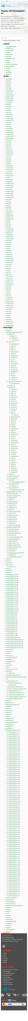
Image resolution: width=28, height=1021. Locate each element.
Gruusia (13, 401)
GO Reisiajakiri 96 (10, 629)
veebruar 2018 (9, 211)
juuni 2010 (8, 313)
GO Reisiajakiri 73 (13, 864)
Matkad (10, 509)
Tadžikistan (13, 371)
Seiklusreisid (11, 521)
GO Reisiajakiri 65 (13, 846)
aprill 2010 (8, 317)
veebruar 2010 (9, 321)
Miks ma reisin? (12, 543)
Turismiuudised (9, 921)
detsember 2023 (10, 132)
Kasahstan (13, 357)
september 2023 (10, 138)
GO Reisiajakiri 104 (11, 582)
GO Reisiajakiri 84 (13, 887)
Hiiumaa (8, 651)
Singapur (13, 367)
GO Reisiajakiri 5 (12, 813)
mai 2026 (8, 85)
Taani (12, 460)
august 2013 (9, 242)
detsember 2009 (10, 325)
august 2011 (9, 286)
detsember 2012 (10, 258)
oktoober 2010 (9, 305)
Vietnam (13, 379)
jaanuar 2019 (9, 189)
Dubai (7, 568)
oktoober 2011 (9, 282)
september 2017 (10, 219)
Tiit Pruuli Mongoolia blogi (15, 694)
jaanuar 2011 (9, 299)
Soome (12, 454)
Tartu (4, 955)
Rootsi (12, 444)
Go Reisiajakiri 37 (12, 789)
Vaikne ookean (9, 929)
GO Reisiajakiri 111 (11, 596)
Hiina (12, 348)
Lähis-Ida (10, 480)
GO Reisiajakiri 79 (13, 876)
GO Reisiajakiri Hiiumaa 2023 (13, 641)
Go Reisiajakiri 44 (12, 803)
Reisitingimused (7, 975)
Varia (7, 931)
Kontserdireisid (12, 501)
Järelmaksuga (6, 971)
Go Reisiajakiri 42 (12, 799)
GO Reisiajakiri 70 (13, 858)
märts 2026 (8, 89)
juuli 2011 (8, 288)
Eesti (12, 399)
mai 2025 (8, 108)
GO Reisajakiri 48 (12, 734)
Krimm (12, 420)
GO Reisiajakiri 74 (13, 866)
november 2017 (9, 217)
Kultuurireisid (11, 503)
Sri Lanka (13, 369)
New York (8, 710)
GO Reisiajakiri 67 (13, 850)
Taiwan (8, 915)
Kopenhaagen (9, 661)
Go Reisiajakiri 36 (12, 787)
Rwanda (8, 907)
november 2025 (9, 96)
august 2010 (9, 309)
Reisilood (8, 74)
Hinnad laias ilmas (12, 529)
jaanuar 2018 (9, 213)
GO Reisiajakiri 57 (13, 828)
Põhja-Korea (9, 720)
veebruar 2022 (9, 165)
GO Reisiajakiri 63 (13, 842)
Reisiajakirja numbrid (11, 730)
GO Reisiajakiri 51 (13, 817)
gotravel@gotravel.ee (8, 937)
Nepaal (7, 708)
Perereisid (10, 513)
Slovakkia (13, 452)
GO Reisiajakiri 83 (13, 885)
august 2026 (9, 79)
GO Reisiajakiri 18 (13, 748)
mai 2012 (8, 270)
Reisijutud (8, 52)
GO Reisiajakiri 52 (13, 819)
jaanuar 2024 (9, 130)
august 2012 (9, 264)
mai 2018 (8, 205)
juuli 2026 (8, 81)
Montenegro (14, 434)
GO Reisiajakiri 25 (13, 763)
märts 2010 (8, 319)
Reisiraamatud (9, 54)
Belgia (12, 395)
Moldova (8, 706)
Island (12, 411)
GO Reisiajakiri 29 (13, 771)
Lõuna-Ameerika (12, 484)
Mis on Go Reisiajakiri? (12, 64)
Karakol (10, 499)
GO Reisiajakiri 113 (11, 600)
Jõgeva (5, 962)
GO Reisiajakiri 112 (11, 598)
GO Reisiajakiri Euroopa (12, 637)
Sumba (7, 909)
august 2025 (9, 102)
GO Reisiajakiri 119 (11, 612)
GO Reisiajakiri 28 (13, 769)
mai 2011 (8, 291)
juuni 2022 (8, 159)
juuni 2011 (8, 289)
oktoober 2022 (9, 152)
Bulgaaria (13, 397)
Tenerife (13, 462)
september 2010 (10, 307)
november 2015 (9, 234)
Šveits (12, 458)
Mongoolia (13, 363)
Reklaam (8, 60)
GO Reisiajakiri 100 (11, 574)
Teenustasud (6, 977)
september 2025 (10, 100)
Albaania (8, 330)
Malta (12, 430)
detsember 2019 (10, 183)
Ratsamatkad (11, 517)
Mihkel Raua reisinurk (11, 704)
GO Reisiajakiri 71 (13, 860)
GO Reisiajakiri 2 (12, 752)
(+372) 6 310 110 (6, 935)
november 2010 (9, 303)
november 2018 (9, 193)
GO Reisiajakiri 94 (10, 625)
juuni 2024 (8, 122)
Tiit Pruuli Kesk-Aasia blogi (15, 692)
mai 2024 (8, 124)
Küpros (13, 422)
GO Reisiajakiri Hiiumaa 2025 (13, 645)
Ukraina (13, 468)
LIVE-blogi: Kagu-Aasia (12, 675)
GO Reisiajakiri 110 (11, 594)
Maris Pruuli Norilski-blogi (15, 686)
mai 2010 (8, 315)
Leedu (12, 426)
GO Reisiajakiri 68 (13, 852)
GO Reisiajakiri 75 (13, 868)
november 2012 (9, 260)
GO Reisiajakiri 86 (13, 891)
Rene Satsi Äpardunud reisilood (13, 905)
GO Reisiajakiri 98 (10, 633)
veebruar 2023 (9, 150)
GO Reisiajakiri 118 (11, 610)
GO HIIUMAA (10, 48)
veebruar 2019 (9, 187)
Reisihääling (9, 72)
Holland (13, 405)
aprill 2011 (8, 293)
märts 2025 (8, 112)
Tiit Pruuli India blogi (13, 690)
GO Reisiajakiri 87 (13, 893)
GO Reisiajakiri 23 (13, 759)
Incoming (26, 1)
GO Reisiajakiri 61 (13, 838)
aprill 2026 (8, 87)
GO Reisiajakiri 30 (13, 775)
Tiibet (12, 375)
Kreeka (12, 419)
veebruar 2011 (9, 297)
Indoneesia (13, 351)
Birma (12, 346)
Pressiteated (9, 724)
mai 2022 (8, 161)
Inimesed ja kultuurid (13, 533)
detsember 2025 (10, 94)
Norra (12, 436)
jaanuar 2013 (9, 256)
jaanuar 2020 (9, 181)
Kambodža (13, 355)
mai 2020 (8, 177)
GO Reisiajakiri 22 (13, 757)
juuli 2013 (8, 244)
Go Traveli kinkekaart (8, 973)
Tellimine (8, 68)
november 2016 (9, 230)
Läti (12, 424)
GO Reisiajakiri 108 (11, 590)
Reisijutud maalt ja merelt (14, 553)
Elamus (16, 1)
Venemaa (13, 472)
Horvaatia (13, 407)
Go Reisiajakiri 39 (12, 793)
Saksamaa (13, 448)
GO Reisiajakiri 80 (13, 880)
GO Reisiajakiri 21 (13, 755)
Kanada (10, 474)
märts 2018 (8, 209)
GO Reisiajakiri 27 (13, 767)
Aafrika (10, 334)
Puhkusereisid (11, 515)
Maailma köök (11, 541)
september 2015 (10, 238)
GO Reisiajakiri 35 (13, 785)
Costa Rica (8, 564)
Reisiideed (8, 899)
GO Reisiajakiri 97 (10, 631)
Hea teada (8, 649)
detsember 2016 (10, 228)
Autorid (8, 70)
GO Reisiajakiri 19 (13, 750)
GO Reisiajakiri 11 (13, 740)
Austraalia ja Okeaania (13, 381)
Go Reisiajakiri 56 (12, 826)
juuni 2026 (8, 83)
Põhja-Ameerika (12, 487)
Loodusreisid (11, 507)
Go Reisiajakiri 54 (12, 822)
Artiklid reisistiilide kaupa (12, 491)
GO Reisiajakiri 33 (13, 781)
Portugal (13, 440)
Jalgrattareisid (11, 497)
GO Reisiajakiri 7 (12, 856)
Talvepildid (11, 555)
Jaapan (12, 353)
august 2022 (9, 156)
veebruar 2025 (9, 114)
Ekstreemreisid (12, 493)
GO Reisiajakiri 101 (11, 576)
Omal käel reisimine (13, 511)
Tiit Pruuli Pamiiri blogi (14, 698)
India (12, 350)
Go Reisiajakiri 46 (12, 807)
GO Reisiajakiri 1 (12, 736)
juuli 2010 (8, 311)
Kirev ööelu (11, 535)
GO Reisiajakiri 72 (13, 862)
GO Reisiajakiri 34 (13, 783)
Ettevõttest (6, 981)
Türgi (12, 466)
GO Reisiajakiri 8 (12, 878)
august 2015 (9, 240)
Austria (12, 391)
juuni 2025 (8, 106)
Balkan (12, 393)
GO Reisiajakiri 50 (13, 815)
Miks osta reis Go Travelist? (10, 969)
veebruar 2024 (9, 128)
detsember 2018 (10, 191)
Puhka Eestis (11, 549)
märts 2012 (8, 274)
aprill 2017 (8, 225)
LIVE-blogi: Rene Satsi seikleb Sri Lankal (16, 677)
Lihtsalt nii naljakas (13, 539)
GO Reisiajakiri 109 (11, 592)
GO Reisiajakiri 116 (11, 606)
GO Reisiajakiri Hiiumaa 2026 (13, 647)
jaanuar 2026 (9, 92)
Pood (21, 1)
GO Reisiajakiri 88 (10, 614)
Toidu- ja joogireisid (13, 525)
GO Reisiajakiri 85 (13, 889)
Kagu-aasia (8, 655)
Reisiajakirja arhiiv (10, 58)
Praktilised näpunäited (13, 547)
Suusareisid (11, 523)
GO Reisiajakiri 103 (11, 580)
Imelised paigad (12, 531)
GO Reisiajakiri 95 (10, 627)
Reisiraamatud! (9, 903)
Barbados (10, 385)
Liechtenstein (14, 428)
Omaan (12, 365)
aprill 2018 (8, 207)
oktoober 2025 (9, 98)
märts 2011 (8, 295)
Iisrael (7, 653)
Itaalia (12, 413)
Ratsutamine (9, 728)
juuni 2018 (8, 203)
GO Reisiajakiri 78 (13, 874)
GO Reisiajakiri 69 (13, 854)
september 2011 (10, 284)
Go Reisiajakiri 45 (12, 805)
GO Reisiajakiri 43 (13, 801)
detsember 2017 (10, 215)
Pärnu (4, 957)
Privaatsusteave (7, 982)
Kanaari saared (14, 417)
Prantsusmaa (14, 442)
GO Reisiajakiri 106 (11, 586)
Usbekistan (13, 377)
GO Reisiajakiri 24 (13, 761)
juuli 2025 (8, 104)
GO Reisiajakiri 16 (13, 744)
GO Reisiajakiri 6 (12, 834)
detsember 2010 (10, 301)
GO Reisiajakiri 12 (13, 742)
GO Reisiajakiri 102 (11, 578)
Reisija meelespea (8, 979)
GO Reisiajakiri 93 (10, 623)
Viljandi (5, 960)
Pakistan (8, 712)
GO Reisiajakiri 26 (13, 765)
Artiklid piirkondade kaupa (12, 332)
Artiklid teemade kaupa (11, 527)
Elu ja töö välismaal (13, 495)
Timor (7, 917)
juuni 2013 (8, 246)
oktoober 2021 (9, 169)
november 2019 (9, 185)
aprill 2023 (8, 146)
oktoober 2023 (9, 136)
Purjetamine (11, 550)
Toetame (8, 919)
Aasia (9, 342)
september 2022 (10, 154)
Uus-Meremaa (14, 383)
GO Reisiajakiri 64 (13, 844)
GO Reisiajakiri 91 (10, 619)
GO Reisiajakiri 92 (10, 621)
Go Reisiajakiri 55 (12, 824)
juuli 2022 (8, 158)
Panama (8, 714)
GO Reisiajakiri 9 (12, 895)
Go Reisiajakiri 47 (12, 809)
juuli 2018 (8, 201)
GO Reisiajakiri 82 (13, 884)
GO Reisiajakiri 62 (13, 840)
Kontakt (8, 62)
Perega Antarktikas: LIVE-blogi (16, 688)
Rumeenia (13, 446)
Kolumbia (13, 486)
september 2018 (10, 197)
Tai (11, 373)
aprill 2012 (8, 272)
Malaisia (13, 361)
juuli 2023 (8, 142)
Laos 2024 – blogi (10, 669)
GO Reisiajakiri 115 (11, 604)
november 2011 (9, 280)
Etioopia (8, 572)
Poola (12, 438)
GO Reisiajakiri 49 (13, 811)
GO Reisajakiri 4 (12, 732)
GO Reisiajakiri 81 (13, 882)
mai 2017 (8, 223)
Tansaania (13, 338)
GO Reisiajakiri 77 (13, 872)
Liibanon (8, 671)
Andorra (13, 389)
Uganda (8, 923)
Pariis (7, 716)
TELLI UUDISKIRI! (8, 984)
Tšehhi (12, 464)
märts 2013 (8, 252)
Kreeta (7, 663)
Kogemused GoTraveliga (14, 537)
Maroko (13, 336)
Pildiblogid (8, 718)
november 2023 (9, 134)
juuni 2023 (8, 144)
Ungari (7, 927)
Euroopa (10, 387)
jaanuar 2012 (9, 278)
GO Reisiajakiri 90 (10, 618)
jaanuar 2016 (9, 232)
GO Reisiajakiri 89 (10, 616)
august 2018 (9, 199)
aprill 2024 (8, 126)
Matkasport (8, 702)
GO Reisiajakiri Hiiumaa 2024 (13, 643)
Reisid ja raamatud (10, 897)
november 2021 (9, 167)
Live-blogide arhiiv (10, 681)
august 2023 (9, 140)
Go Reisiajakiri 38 (12, 791)
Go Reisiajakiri (9, 50)
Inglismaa (13, 409)
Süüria (7, 911)
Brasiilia (8, 562)
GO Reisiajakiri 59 (13, 832)
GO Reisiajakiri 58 (13, 830)
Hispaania (13, 403)
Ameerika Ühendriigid (16, 489)
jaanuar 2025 (9, 116)
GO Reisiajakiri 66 (13, 848)
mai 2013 (8, 248)
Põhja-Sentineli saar (11, 722)
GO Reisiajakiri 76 (13, 870)
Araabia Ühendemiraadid (17, 482)
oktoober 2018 (9, 195)
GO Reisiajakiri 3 (12, 773)
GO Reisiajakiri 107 (11, 588)
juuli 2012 (8, 266)
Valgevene (13, 470)
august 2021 (9, 171)
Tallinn (5, 953)
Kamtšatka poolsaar (11, 657)
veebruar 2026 (9, 90)
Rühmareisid (11, 519)
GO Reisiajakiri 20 (13, 754)
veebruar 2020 (9, 179)
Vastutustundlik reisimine (14, 556)
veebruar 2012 (9, 276)
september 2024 (10, 120)
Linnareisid (11, 505)
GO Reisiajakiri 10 (13, 738)
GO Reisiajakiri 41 (13, 797)
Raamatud (8, 726)
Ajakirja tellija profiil (11, 46)
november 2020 (9, 175)
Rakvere (5, 958)
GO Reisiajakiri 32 (13, 779)
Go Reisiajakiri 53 (12, 821)
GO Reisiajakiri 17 (13, 746)
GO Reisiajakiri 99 (10, 635)
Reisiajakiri (10, 1)
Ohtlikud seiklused (13, 545)
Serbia (12, 450)
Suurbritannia (14, 456)
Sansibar (15, 340)
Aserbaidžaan (14, 344)
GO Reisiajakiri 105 (11, 584)
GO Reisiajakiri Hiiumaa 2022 (13, 639)
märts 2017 (8, 226)
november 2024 (9, 118)
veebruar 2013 (9, 254)
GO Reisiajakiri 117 (11, 608)
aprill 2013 (8, 250)
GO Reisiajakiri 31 (13, 777)
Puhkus (4, 1)
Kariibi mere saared (13, 476)
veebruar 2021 (9, 173)
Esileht (7, 570)
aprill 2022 (8, 163)
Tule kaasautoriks (10, 66)
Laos (12, 359)
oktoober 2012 (9, 262)
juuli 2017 (8, 221)
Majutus (8, 700)
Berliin (7, 560)
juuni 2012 (8, 268)
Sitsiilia (15, 415)
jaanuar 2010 (9, 323)
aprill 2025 (8, 110)
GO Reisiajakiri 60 (13, 836)
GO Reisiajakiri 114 (11, 602)
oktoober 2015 (9, 236)
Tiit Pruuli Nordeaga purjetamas (16, 696)
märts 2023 (8, 148)
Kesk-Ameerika (12, 478)
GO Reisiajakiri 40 (13, 795)
